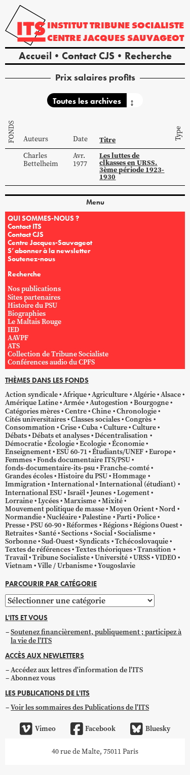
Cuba (90, 427)
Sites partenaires (34, 297)
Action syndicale (31, 394)
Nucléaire (62, 517)
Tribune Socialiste (61, 557)
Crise (68, 427)
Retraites (19, 533)
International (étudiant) (137, 484)
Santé (47, 533)
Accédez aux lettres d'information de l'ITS (77, 670)
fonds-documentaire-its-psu (50, 468)
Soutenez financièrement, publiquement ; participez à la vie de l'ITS (96, 636)
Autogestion (109, 402)
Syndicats (94, 541)
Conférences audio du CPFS (51, 362)
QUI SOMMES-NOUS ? (43, 218)
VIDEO (165, 557)
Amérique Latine (31, 402)
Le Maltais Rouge (34, 322)
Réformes (81, 525)
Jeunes (100, 493)
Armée (74, 402)
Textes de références (37, 549)
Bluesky (157, 728)
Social (103, 533)
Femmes (18, 460)
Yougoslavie (116, 565)
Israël (76, 493)
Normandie (23, 517)
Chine (101, 411)
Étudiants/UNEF (117, 452)
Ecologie (93, 443)
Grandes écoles (29, 476)
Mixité (112, 501)
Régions (115, 525)
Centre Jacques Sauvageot (115, 38)
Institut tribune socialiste (115, 25)
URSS (141, 557)
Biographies (27, 313)
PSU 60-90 (45, 525)
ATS (14, 346)
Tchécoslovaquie (141, 541)
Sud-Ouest (58, 541)
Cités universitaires (35, 419)
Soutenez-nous (31, 258)
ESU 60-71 (71, 452)
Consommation (30, 427)
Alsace (171, 394)
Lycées (48, 501)
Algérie (144, 394)
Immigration (25, 484)
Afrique (75, 394)
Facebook (100, 728)
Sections (74, 533)
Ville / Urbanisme (65, 565)
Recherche (148, 55)
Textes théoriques (103, 549)
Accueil (35, 55)
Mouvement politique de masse (54, 509)
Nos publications (34, 289)
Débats (16, 435)
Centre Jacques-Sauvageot (50, 242)
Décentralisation (121, 435)
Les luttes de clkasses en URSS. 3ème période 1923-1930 (131, 166)
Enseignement (28, 452)
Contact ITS (25, 226)
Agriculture (110, 394)
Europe (160, 452)
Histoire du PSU (32, 305)
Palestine (96, 517)
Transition (154, 549)
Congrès (138, 419)
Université (111, 557)
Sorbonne (20, 541)
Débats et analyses (61, 435)
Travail (16, 557)
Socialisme (134, 533)
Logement (133, 493)
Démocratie (24, 443)
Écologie (61, 443)
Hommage (129, 476)
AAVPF (18, 338)
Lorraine (19, 501)
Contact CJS (88, 55)
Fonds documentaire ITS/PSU (83, 460)
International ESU (33, 493)
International (72, 484)
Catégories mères (32, 411)
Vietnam (18, 565)
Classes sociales (95, 419)
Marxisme (80, 501)
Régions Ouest (155, 525)
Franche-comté (124, 468)
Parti (124, 517)
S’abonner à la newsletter (49, 250)
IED (13, 330)
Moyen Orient (131, 509)
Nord (167, 509)
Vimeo (45, 728)
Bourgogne (151, 402)
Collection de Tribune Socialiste (58, 354)
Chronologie (137, 411)
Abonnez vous (33, 678)
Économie (128, 443)
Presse (15, 525)
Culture (115, 427)
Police (146, 517)
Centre (76, 411)
